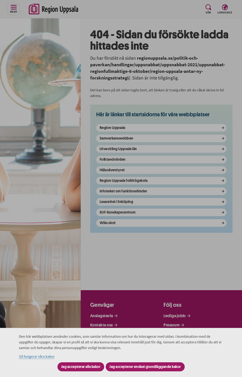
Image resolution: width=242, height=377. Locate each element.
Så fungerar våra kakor (37, 356)
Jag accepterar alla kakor (81, 367)
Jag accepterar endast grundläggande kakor (145, 367)
